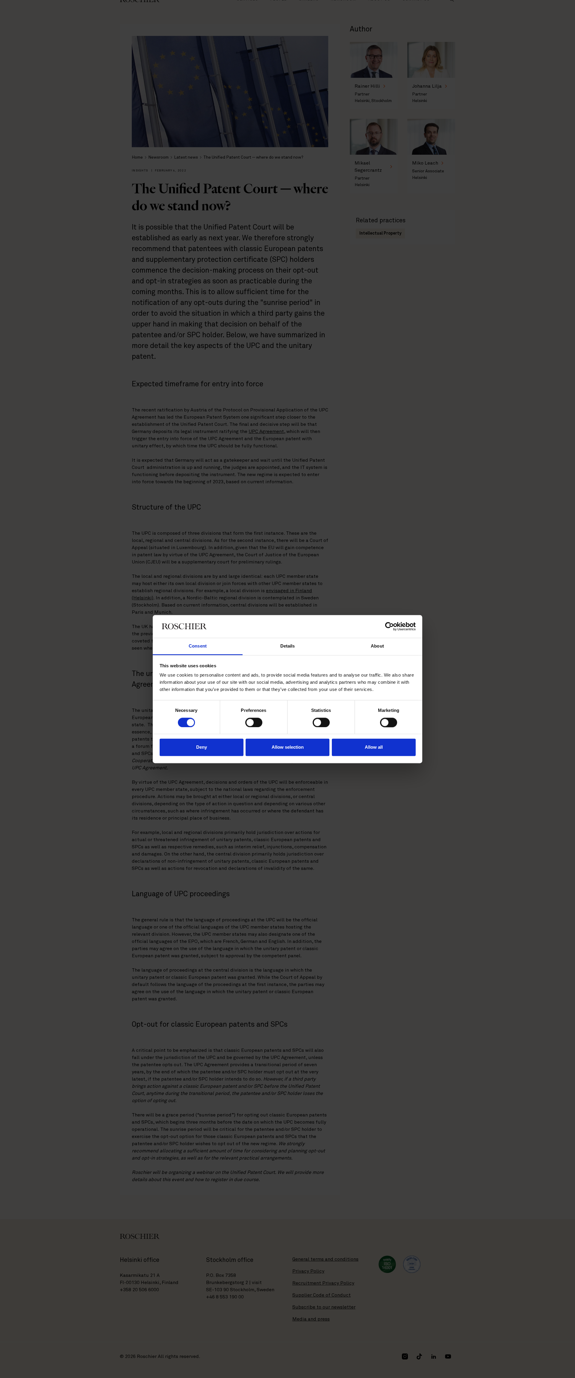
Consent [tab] (198, 646)
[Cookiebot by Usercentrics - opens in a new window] (389, 626)
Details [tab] (287, 646)
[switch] (253, 722)
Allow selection (288, 747)
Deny (201, 747)
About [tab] (377, 646)
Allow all (374, 747)
